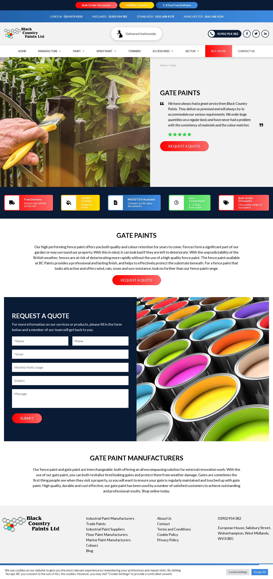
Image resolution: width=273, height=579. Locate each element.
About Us (164, 518)
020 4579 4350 (73, 16)
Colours (92, 545)
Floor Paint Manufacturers (107, 534)
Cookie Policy (167, 534)
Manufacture (47, 51)
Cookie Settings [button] (238, 572)
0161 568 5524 (213, 16)
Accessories (161, 51)
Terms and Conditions (174, 529)
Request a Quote (184, 146)
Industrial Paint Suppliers (105, 529)
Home (22, 51)
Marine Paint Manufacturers (108, 540)
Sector (190, 51)
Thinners (134, 51)
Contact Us (246, 51)
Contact (163, 523)
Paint (77, 51)
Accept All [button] (260, 572)
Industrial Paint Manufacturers (110, 518)
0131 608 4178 (164, 16)
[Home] (24, 38)
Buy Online (218, 51)
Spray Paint (105, 51)
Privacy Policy (168, 540)
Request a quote (137, 280)
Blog (89, 550)
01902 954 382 (117, 16)
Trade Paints (96, 523)
